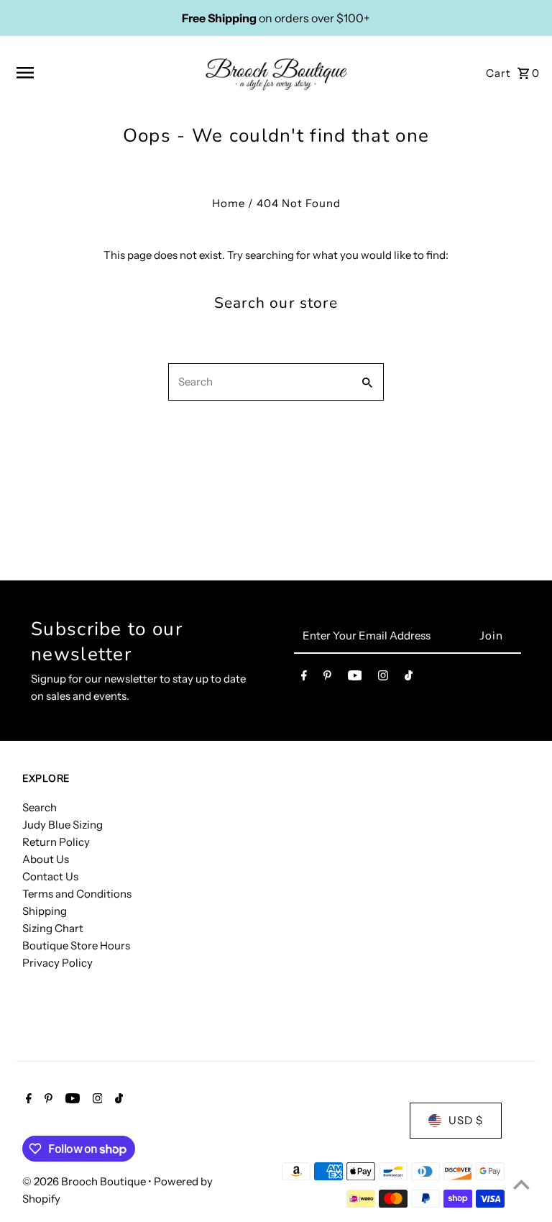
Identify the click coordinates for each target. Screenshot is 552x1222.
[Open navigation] (104, 73)
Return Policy (56, 842)
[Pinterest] (327, 678)
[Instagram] (383, 678)
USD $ (465, 1120)
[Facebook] (304, 678)
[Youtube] (355, 678)
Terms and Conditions (77, 893)
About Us (45, 859)
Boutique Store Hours (76, 945)
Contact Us (50, 876)
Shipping (44, 911)
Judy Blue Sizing (62, 824)
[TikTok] (409, 678)
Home (228, 203)
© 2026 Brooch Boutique (85, 1181)
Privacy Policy (57, 963)
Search (39, 807)
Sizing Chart (52, 928)
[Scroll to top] (521, 1184)
